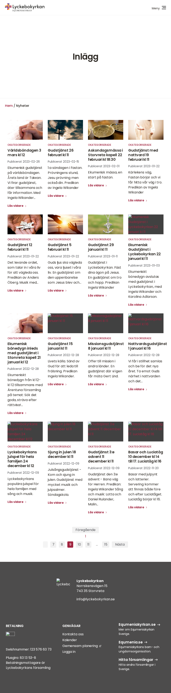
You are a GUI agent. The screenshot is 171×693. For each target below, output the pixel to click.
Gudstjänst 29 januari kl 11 (101, 247)
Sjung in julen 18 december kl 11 (62, 454)
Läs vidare (16, 206)
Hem (9, 105)
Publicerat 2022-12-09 (23, 473)
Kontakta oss (73, 634)
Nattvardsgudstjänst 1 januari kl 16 (147, 346)
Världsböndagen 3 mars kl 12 (24, 152)
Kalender (69, 640)
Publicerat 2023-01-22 (144, 166)
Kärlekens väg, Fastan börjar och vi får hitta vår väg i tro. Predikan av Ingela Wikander (145, 182)
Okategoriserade (19, 145)
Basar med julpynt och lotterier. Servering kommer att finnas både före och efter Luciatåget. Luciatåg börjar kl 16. (145, 487)
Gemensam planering (80, 645)
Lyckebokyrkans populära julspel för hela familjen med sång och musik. (23, 486)
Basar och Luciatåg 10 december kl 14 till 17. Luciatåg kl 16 (145, 457)
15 (105, 544)
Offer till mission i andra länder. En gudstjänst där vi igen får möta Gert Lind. (105, 369)
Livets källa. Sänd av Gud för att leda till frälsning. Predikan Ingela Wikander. (63, 369)
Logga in (68, 651)
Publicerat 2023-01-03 (144, 265)
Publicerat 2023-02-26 (24, 162)
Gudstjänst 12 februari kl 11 (20, 247)
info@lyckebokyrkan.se (96, 599)
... (97, 544)
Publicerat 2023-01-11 (103, 256)
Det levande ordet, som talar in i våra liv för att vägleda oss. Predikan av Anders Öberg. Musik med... (24, 272)
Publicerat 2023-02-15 (63, 162)
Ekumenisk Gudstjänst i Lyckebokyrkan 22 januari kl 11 (144, 251)
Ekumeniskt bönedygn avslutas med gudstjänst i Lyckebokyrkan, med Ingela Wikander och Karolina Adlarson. (145, 284)
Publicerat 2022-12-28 (23, 369)
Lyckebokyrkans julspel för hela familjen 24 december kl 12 (22, 459)
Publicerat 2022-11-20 (143, 468)
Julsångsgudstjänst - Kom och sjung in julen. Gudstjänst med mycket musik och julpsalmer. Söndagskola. (65, 482)
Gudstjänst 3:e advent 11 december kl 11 (101, 457)
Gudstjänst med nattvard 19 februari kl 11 (143, 155)
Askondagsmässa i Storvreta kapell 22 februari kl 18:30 (105, 155)
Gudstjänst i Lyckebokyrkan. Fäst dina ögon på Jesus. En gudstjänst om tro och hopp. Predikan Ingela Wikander (105, 275)
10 (79, 544)
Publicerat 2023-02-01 (103, 166)
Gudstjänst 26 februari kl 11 (60, 152)
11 (88, 544)
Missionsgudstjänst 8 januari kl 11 (106, 346)
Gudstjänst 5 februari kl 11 (60, 247)
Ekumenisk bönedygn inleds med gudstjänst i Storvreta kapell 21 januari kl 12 (24, 353)
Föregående (85, 529)
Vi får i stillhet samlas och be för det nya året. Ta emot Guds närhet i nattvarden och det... (145, 371)
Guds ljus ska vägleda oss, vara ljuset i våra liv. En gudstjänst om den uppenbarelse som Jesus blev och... (65, 272)
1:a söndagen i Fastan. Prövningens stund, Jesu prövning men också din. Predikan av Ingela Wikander (65, 177)
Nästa (120, 544)
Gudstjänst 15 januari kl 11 (60, 346)
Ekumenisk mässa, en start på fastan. (105, 175)
